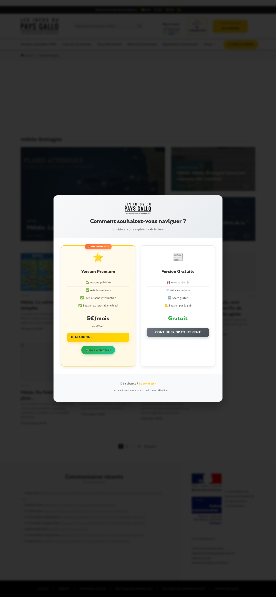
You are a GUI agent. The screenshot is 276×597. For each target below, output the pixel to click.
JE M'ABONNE (81, 337)
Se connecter (147, 383)
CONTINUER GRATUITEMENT (178, 332)
